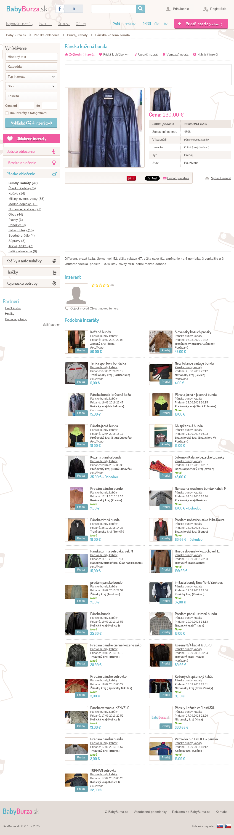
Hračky (12, 272)
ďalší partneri (51, 324)
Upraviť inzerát (148, 54)
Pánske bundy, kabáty (103, 336)
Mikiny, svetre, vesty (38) (26, 198)
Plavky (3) (15, 219)
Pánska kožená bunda (112, 35)
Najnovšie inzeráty (19, 23)
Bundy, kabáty (77, 35)
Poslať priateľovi (178, 178)
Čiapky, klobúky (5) (22, 188)
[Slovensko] (219, 826)
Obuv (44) (15, 214)
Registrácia (218, 9)
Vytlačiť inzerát (221, 178)
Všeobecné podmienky (150, 812)
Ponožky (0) (17, 225)
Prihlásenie (181, 9)
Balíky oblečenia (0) (22, 251)
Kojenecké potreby (21, 283)
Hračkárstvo (13, 308)
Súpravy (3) (16, 241)
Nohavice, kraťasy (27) (24, 209)
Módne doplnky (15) (22, 204)
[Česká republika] (227, 826)
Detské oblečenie (20, 151)
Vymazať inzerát (178, 54)
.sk (26, 8)
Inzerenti (45, 23)
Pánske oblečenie (46, 35)
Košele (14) (16, 193)
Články (81, 23)
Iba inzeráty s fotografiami (28, 113)
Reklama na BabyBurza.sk (191, 812)
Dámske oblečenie (21, 162)
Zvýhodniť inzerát (81, 54)
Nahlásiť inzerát (207, 54)
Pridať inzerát (204, 23)
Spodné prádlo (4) (21, 235)
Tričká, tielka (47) (20, 246)
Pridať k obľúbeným (116, 54)
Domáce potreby (16, 319)
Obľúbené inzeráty (31, 138)
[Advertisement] (148, 74)
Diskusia (64, 23)
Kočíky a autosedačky (24, 260)
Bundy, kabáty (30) (23, 183)
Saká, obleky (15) (21, 230)
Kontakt (221, 812)
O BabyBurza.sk (116, 812)
